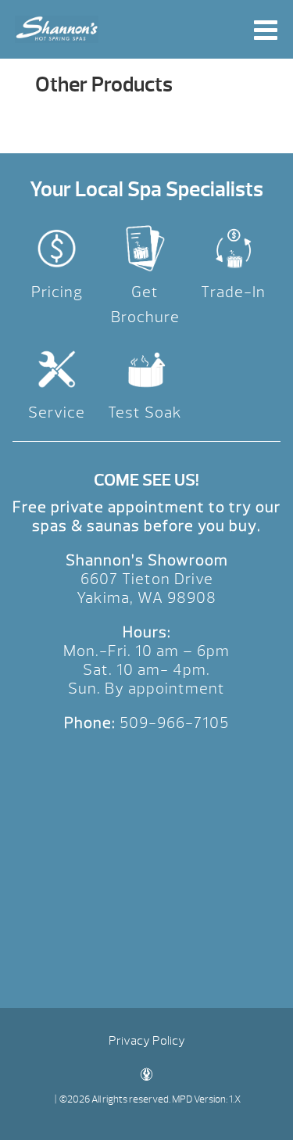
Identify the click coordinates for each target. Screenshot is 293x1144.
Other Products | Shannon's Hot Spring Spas (57, 29)
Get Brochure (145, 304)
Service (56, 412)
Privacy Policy (147, 1041)
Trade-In (233, 292)
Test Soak (145, 412)
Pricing (57, 292)
